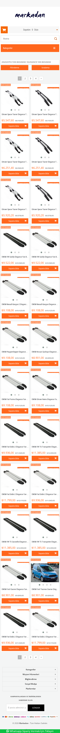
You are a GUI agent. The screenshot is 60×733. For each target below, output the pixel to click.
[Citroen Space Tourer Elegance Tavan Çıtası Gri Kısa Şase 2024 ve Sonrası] (15, 98)
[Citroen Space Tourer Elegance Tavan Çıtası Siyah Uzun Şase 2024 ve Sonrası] (45, 145)
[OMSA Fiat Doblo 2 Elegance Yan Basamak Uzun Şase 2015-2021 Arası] (15, 478)
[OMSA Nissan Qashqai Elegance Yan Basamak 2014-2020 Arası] (45, 335)
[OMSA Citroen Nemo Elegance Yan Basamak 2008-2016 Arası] (45, 383)
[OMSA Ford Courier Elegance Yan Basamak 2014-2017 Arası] (15, 573)
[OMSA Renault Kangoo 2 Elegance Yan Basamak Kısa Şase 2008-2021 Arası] (15, 288)
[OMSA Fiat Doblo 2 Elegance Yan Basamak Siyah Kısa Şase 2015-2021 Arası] (15, 430)
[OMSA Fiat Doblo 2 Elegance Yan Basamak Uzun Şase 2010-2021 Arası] (45, 620)
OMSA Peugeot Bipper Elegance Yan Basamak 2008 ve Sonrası (25, 352)
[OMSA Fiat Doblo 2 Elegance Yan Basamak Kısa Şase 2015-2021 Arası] (45, 478)
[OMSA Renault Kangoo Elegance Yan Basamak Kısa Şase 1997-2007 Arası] (45, 288)
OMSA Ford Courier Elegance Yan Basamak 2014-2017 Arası (24, 589)
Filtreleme (14, 67)
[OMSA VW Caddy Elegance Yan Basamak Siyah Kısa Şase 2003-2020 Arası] (15, 240)
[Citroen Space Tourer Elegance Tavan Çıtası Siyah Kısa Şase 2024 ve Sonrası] (45, 98)
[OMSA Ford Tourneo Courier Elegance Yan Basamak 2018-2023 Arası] (45, 573)
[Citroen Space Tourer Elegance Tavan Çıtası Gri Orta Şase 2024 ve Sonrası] (15, 193)
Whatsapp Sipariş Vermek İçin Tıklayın (32, 731)
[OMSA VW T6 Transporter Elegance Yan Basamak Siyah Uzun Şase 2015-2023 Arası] (45, 430)
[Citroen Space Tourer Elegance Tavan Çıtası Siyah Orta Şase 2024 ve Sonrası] (45, 193)
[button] (11, 109)
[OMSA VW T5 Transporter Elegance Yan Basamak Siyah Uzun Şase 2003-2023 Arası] (45, 525)
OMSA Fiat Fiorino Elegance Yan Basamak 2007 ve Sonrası (24, 399)
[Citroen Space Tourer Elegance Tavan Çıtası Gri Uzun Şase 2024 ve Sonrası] (15, 145)
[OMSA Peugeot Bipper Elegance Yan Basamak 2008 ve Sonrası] (15, 335)
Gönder (36, 707)
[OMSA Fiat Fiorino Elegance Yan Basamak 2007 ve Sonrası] (15, 383)
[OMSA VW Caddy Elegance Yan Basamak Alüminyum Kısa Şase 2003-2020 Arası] (45, 240)
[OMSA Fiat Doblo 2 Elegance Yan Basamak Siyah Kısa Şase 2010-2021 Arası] (15, 620)
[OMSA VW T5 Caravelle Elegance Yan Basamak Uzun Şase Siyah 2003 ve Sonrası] (15, 525)
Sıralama (45, 67)
